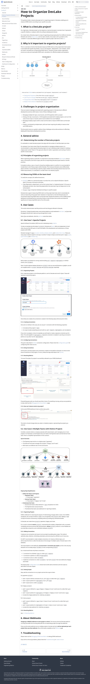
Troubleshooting (5, 78)
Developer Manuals (6, 73)
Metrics (3, 68)
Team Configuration (7, 61)
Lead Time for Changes (30, 97)
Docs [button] (30, 2)
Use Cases (36, 2)
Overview (3, 5)
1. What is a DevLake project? (80, 6)
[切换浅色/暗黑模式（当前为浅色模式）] (73, 2)
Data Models (4, 71)
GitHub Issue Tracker (37, 663)
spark (69, 235)
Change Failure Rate (29, 99)
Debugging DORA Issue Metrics (39, 636)
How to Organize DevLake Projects (8, 15)
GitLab (3, 30)
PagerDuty (4, 40)
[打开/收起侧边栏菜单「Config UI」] (17, 10)
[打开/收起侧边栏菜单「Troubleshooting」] (17, 78)
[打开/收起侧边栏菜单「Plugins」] (17, 76)
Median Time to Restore (30, 101)
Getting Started (5, 8)
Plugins (3, 76)
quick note (40, 216)
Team (49, 2)
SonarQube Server (6, 45)
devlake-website (48, 233)
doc (64, 38)
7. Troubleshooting (78, 37)
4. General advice (78, 15)
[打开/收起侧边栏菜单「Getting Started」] (17, 8)
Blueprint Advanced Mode (8, 57)
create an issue (60, 639)
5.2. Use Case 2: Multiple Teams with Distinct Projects (82, 33)
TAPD (3, 47)
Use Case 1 (62, 211)
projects (54, 223)
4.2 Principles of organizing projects (81, 21)
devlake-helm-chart (60, 233)
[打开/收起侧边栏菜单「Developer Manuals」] (17, 73)
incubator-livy (34, 236)
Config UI (3, 10)
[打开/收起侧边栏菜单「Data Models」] (17, 71)
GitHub (58, 2)
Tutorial (4, 12)
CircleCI (4, 26)
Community (44, 2)
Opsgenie (4, 33)
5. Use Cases (77, 27)
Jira (3, 38)
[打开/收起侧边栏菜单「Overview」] (17, 5)
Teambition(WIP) (6, 49)
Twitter (62, 663)
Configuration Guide (34, 564)
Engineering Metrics (9, 665)
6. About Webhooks (78, 35)
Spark (52, 226)
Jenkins (4, 35)
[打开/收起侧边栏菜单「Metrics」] (17, 69)
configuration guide (64, 343)
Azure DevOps (5, 19)
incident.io (4, 42)
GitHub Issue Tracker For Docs (39, 665)
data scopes (35, 36)
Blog (53, 2)
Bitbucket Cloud (6, 21)
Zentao (4, 54)
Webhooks (4, 52)
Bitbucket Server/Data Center (9, 23)
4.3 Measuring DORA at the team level (81, 24)
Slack (33, 661)
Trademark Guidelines (65, 665)
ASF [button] (69, 2)
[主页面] (22, 6)
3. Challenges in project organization (79, 12)
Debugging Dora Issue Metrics (39, 403)
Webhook (57, 628)
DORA (2, 66)
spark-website (24, 236)
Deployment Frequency (30, 95)
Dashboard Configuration (8, 64)
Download (64, 2)
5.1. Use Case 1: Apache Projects (80, 29)
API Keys (4, 59)
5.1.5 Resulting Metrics (28, 613)
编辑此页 (24, 644)
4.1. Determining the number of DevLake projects (81, 18)
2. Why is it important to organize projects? (81, 9)
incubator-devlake (39, 233)
